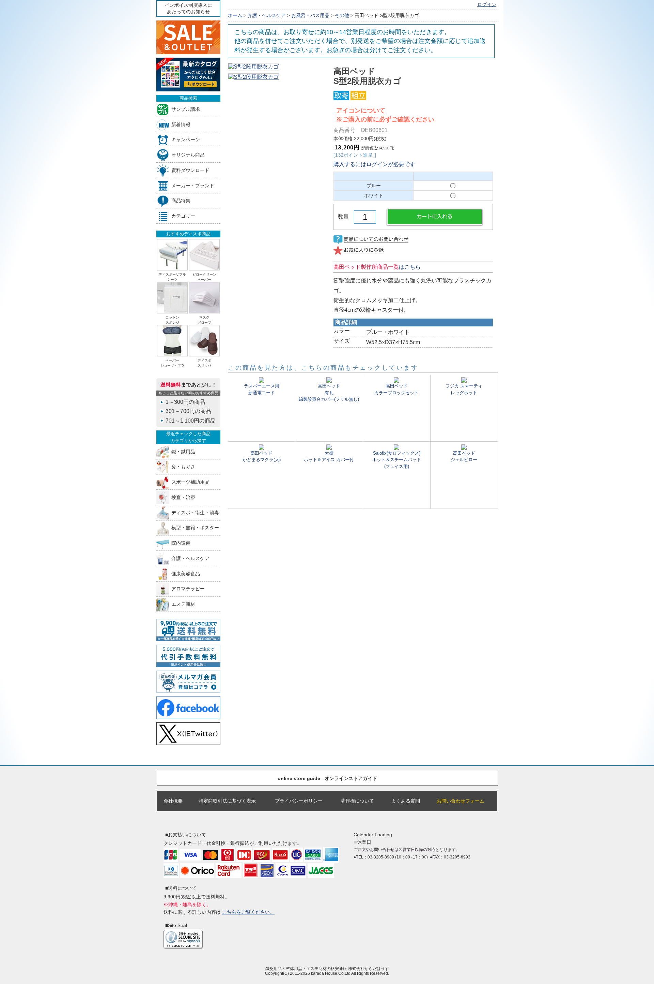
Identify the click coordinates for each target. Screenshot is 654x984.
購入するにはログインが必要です (374, 164)
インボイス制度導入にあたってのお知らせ (188, 8)
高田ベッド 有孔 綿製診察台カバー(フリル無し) (329, 392)
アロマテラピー (188, 588)
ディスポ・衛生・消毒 (195, 512)
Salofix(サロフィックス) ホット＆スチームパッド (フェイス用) (396, 460)
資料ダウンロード (190, 170)
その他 (342, 15)
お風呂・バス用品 (310, 15)
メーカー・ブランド (192, 185)
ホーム (235, 15)
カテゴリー (183, 216)
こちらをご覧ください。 (248, 912)
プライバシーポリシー (299, 801)
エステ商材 (183, 604)
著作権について (357, 801)
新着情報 (180, 124)
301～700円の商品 (188, 411)
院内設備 (180, 543)
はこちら (377, 267)
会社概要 (173, 801)
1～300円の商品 (185, 402)
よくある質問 (405, 801)
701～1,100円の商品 (191, 421)
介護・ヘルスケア (190, 558)
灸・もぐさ (183, 466)
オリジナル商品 (188, 155)
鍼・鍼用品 (183, 451)
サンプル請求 (185, 109)
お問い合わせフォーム (460, 801)
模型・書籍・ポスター (195, 527)
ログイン (486, 4)
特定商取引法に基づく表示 (227, 801)
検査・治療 (183, 497)
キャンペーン (185, 139)
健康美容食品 (185, 573)
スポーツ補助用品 (190, 482)
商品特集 (180, 200)
